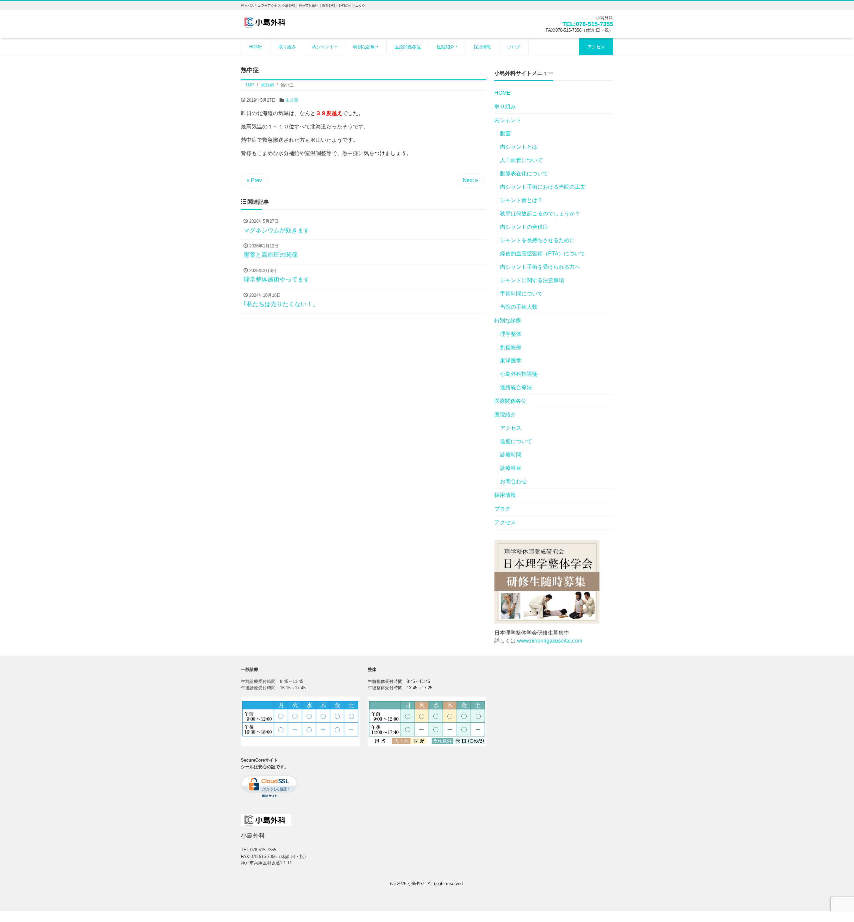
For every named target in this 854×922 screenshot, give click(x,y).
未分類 (291, 100)
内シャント (323, 46)
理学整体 (510, 334)
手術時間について (521, 293)
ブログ (513, 46)
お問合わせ (513, 481)
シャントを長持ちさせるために (537, 240)
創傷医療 (510, 347)
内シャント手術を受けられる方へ (540, 267)
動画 (505, 133)
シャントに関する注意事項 (532, 280)
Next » (470, 180)
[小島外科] (266, 21)
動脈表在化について (524, 173)
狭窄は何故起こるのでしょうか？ (540, 213)
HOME (255, 46)
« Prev (254, 180)
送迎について (516, 441)
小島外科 (416, 883)
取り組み (287, 46)
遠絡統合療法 (516, 387)
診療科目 (510, 468)
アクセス (596, 46)
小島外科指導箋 (518, 374)
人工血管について (521, 160)
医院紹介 (445, 46)
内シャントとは (518, 147)
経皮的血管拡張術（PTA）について (542, 253)
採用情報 (482, 46)
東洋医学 (510, 360)
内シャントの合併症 (524, 227)
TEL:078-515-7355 (587, 24)
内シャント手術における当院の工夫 (542, 187)
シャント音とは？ (521, 200)
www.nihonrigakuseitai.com (549, 641)
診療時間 (510, 454)
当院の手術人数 (518, 307)
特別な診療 (364, 46)
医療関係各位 (408, 46)
